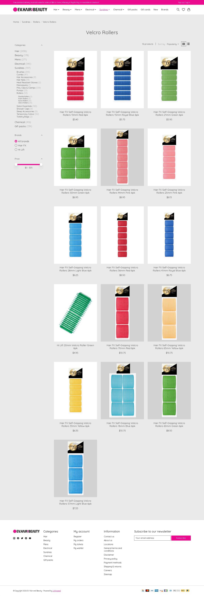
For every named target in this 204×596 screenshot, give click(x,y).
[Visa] (152, 590)
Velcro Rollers (23, 103)
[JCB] (166, 590)
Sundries (26, 22)
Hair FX (22, 145)
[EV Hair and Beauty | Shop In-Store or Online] (30, 9)
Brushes (20, 72)
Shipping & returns (112, 566)
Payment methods (112, 562)
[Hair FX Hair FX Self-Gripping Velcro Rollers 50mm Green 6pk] (75, 157)
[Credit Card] (143, 590)
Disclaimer (109, 554)
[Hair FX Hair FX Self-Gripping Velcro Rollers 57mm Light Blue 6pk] (75, 468)
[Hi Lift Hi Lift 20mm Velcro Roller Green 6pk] (75, 313)
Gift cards (145, 9)
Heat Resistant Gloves (27, 82)
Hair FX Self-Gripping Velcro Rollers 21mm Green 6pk (169, 113)
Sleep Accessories (25, 111)
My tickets (78, 544)
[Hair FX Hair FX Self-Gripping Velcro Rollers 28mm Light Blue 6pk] (75, 235)
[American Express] (156, 590)
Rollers (36, 22)
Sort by (161, 44)
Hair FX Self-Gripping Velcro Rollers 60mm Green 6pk (169, 424)
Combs (20, 74)
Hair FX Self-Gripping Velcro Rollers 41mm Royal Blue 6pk (169, 269)
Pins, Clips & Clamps (26, 87)
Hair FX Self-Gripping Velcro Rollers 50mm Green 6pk (75, 191)
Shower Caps (23, 108)
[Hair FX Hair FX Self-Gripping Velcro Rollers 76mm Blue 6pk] (122, 390)
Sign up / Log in (184, 2)
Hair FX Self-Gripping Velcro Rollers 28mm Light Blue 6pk (75, 269)
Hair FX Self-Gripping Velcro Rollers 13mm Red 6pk (75, 113)
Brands (164, 9)
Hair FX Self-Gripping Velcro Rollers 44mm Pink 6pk (122, 191)
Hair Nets (21, 80)
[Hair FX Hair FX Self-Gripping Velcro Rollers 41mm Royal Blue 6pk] (169, 235)
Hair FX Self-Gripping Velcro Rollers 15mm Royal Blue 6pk (122, 113)
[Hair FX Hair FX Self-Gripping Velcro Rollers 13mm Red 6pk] (75, 79)
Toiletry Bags (23, 116)
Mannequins (22, 85)
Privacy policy (110, 558)
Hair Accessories (25, 77)
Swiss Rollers (23, 101)
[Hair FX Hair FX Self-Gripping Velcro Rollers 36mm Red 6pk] (122, 235)
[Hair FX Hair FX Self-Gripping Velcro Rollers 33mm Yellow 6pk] (75, 390)
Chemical (20, 122)
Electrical (20, 63)
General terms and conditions (113, 549)
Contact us (109, 536)
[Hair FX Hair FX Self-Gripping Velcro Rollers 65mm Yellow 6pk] (169, 313)
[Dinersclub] (170, 590)
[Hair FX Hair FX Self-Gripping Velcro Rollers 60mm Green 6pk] (169, 390)
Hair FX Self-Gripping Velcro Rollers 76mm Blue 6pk (122, 424)
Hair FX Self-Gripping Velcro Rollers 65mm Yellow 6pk (169, 347)
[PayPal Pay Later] (187, 590)
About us (108, 540)
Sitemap (108, 574)
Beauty (19, 55)
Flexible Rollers (23, 96)
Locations (108, 544)
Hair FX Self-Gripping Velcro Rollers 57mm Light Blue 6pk (75, 502)
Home (16, 22)
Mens (18, 59)
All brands (23, 141)
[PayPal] (183, 590)
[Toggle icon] (178, 9)
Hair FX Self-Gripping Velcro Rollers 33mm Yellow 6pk (75, 424)
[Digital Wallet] (176, 590)
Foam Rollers (23, 99)
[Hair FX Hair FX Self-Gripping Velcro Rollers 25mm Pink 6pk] (169, 157)
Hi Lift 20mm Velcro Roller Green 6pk (75, 347)
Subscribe (181, 538)
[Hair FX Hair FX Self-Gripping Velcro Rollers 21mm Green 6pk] (169, 79)
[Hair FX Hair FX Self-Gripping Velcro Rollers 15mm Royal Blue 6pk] (122, 79)
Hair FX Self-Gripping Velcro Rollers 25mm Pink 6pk (169, 191)
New (156, 9)
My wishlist (78, 548)
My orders (78, 540)
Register (78, 536)
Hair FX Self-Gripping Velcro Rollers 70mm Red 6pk (122, 347)
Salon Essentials (24, 106)
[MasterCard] (147, 590)
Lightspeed (57, 591)
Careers (108, 570)
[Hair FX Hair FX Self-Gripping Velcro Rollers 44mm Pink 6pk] (122, 157)
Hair (17, 51)
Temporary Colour (25, 114)
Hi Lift (21, 149)
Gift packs (132, 9)
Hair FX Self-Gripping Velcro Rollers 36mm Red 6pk (122, 269)
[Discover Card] (161, 590)
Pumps (20, 90)
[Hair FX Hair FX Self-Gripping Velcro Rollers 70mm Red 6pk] (122, 313)
